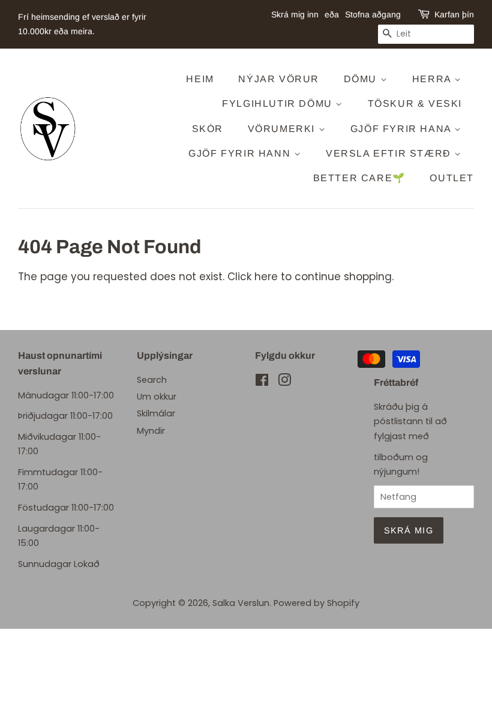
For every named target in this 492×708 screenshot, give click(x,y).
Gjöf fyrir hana (402, 129)
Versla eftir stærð (390, 153)
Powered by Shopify (316, 603)
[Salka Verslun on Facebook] (262, 382)
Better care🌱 (359, 178)
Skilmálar (156, 413)
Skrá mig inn (295, 14)
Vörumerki (283, 129)
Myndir (151, 431)
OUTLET (452, 178)
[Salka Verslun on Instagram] (284, 382)
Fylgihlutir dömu (278, 103)
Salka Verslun (240, 603)
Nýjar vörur (278, 79)
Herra (433, 79)
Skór (207, 129)
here (266, 276)
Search (152, 380)
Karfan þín (454, 14)
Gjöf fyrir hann (241, 153)
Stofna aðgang (373, 14)
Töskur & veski (415, 103)
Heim (200, 79)
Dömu (362, 79)
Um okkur (156, 397)
